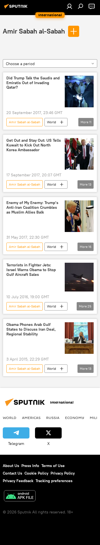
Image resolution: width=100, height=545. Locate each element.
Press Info (30, 465)
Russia (52, 417)
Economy (74, 417)
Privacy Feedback (18, 480)
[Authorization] (69, 6)
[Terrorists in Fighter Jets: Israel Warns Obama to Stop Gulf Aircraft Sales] (79, 277)
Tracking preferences (54, 480)
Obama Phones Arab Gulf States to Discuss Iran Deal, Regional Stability (31, 329)
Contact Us (12, 473)
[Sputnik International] (17, 8)
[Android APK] (20, 496)
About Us (11, 465)
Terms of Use (53, 465)
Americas (31, 417)
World (51, 122)
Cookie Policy (36, 473)
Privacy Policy (63, 473)
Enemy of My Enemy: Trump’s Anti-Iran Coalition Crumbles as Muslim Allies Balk (32, 207)
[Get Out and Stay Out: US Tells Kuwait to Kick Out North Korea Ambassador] (79, 154)
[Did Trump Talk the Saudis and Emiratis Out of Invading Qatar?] (79, 91)
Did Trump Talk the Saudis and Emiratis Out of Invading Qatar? (33, 83)
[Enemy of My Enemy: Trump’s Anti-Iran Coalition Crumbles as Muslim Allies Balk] (79, 216)
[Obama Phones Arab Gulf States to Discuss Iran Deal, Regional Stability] (79, 338)
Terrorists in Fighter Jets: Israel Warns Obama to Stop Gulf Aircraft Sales (31, 270)
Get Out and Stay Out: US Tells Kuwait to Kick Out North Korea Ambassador (33, 145)
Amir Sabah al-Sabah (34, 31)
